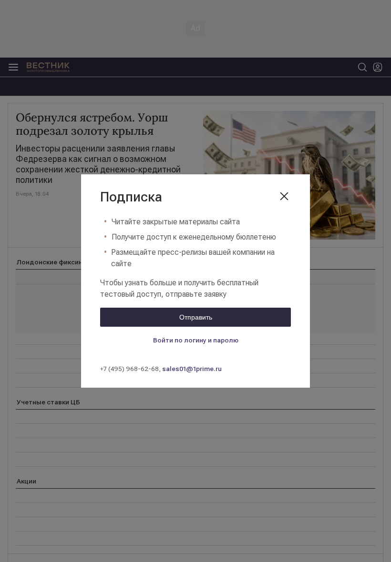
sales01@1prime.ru (192, 368)
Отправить (195, 317)
